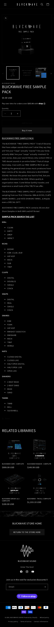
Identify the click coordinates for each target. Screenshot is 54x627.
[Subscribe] (45, 587)
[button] (5, 4)
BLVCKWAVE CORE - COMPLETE (13, 464)
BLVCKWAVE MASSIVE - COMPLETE (39, 464)
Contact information (41, 621)
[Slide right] (51, 73)
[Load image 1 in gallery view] (12, 72)
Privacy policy (13, 621)
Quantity (5, 108)
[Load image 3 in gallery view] (41, 72)
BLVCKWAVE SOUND (17, 617)
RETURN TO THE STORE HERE (27, 532)
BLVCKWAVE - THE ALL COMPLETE (39, 499)
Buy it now (27, 130)
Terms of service (25, 621)
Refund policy (44, 617)
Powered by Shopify (30, 617)
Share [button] (7, 418)
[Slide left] (3, 73)
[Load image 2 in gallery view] (27, 72)
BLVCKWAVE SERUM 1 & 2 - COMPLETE (11, 500)
